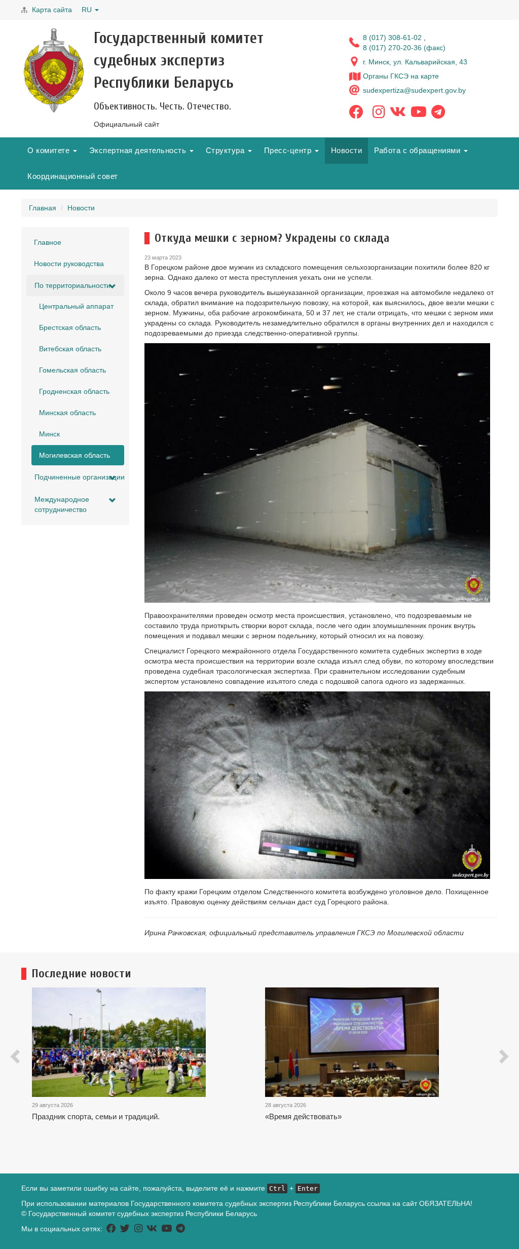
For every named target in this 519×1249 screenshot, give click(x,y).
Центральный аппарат (76, 306)
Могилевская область (74, 455)
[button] (16, 1058)
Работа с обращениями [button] (418, 150)
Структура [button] (226, 150)
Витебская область (70, 349)
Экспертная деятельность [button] (139, 150)
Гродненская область (74, 391)
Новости (346, 150)
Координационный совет (72, 176)
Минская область (67, 413)
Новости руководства (69, 264)
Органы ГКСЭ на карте (401, 76)
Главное (47, 242)
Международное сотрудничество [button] (61, 504)
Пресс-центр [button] (289, 150)
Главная (42, 208)
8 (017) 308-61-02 (393, 37)
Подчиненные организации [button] (79, 477)
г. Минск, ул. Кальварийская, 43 (415, 62)
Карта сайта (52, 10)
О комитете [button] (49, 150)
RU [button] (88, 10)
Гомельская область (72, 370)
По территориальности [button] (72, 285)
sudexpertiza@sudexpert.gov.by (414, 90)
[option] (148, 1072)
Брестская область (70, 327)
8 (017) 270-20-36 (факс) (404, 48)
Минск (49, 434)
